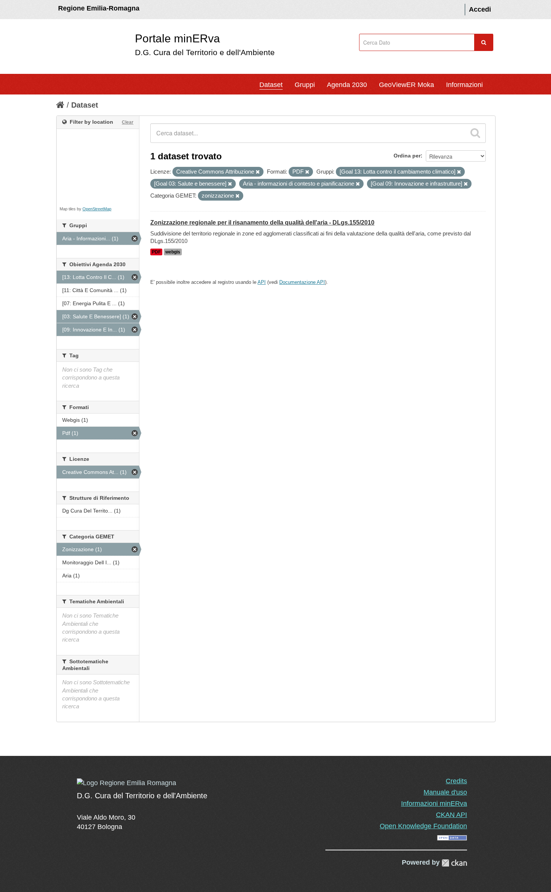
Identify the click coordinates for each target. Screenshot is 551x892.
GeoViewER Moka (406, 84)
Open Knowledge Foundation (423, 826)
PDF (156, 252)
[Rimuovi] (258, 172)
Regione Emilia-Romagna (98, 8)
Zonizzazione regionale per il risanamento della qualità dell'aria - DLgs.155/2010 (262, 222)
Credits (456, 781)
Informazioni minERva (434, 803)
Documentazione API (302, 282)
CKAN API (451, 815)
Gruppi (305, 84)
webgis (172, 252)
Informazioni (464, 84)
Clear (127, 122)
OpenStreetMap (96, 209)
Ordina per (407, 156)
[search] (475, 133)
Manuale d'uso (445, 792)
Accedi (480, 9)
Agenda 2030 (347, 84)
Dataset (271, 84)
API (262, 282)
